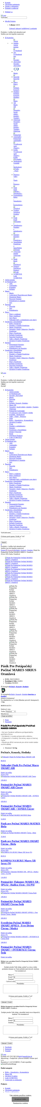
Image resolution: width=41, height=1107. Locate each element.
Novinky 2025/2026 (16, 395)
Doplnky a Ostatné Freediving (19, 325)
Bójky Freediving (15, 324)
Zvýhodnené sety (11, 282)
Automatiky (13, 285)
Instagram (8, 1049)
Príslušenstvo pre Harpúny (18, 348)
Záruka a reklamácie (12, 6)
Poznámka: (20, 983)
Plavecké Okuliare (15, 299)
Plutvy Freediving (15, 333)
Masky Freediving (15, 327)
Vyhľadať (4, 17)
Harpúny (8, 343)
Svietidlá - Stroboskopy (17, 415)
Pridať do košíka (7, 716)
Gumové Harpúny (15, 346)
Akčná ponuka (10, 280)
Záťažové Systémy (15, 422)
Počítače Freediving (15, 335)
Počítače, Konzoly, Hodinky (18, 403)
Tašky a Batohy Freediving (18, 339)
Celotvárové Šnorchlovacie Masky (20, 295)
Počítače (12, 289)
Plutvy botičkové (14, 316)
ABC (11, 284)
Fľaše (11, 424)
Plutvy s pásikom (15, 314)
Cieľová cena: (10, 981)
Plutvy (7, 312)
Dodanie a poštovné (11, 8)
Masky (7, 291)
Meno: (10, 975)
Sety (10, 303)
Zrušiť (10, 1002)
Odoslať (4, 1002)
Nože (11, 418)
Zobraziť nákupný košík (17, 28)
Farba (3, 711)
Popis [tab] (7, 720)
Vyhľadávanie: (6, 533)
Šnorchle (8, 304)
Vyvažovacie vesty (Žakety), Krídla (21, 413)
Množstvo (4, 714)
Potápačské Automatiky (17, 411)
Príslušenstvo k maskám (17, 301)
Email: (10, 977)
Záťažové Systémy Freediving (19, 341)
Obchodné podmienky (12, 4)
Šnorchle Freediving (16, 337)
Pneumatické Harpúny (16, 344)
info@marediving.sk (25, 1056)
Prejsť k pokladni (31, 28)
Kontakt (7, 2)
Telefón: (11, 979)
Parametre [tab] (8, 722)
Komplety (12, 287)
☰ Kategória (9, 38)
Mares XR (12, 405)
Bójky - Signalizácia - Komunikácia (21, 420)
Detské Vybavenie (15, 432)
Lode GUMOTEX (15, 437)
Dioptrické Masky (15, 297)
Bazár (11, 434)
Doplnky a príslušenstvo (17, 426)
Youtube (8, 1051)
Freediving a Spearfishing (13, 322)
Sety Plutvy (13, 318)
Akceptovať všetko (20, 1099)
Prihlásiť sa (9, 12)
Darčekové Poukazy (16, 435)
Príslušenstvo (13, 310)
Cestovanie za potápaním (13, 1080)
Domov (3, 550)
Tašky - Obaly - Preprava (17, 416)
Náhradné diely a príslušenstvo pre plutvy (23, 320)
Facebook (8, 1047)
